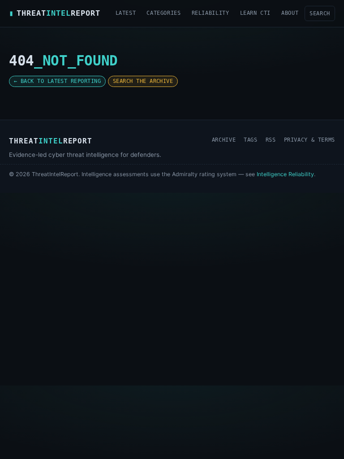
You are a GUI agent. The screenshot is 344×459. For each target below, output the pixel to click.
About (289, 12)
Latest (126, 12)
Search (320, 13)
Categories (163, 12)
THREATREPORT (54, 13)
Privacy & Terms (309, 139)
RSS (271, 139)
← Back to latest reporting (57, 81)
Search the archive (143, 81)
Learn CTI (255, 12)
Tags (251, 139)
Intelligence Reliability (285, 174)
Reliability (210, 12)
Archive (224, 139)
